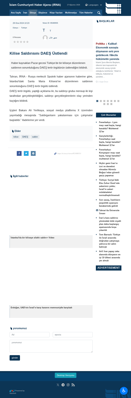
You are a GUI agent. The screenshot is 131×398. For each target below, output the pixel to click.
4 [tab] (107, 101)
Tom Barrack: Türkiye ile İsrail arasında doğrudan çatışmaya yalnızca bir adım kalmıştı (109, 240)
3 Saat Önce (103, 82)
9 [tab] (107, 104)
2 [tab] (100, 101)
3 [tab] (104, 101)
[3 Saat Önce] (108, 33)
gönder (15, 358)
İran (25, 12)
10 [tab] (111, 104)
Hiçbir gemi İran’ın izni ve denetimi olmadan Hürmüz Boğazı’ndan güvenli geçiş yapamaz (109, 169)
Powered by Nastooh (17, 392)
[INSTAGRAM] (68, 385)
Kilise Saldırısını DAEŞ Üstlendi (38, 53)
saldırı (35, 137)
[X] (58, 385)
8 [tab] (104, 104)
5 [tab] (111, 101)
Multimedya (71, 12)
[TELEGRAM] (63, 385)
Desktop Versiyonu (65, 375)
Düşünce (43, 12)
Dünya (33, 12)
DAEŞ (25, 137)
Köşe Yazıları (56, 12)
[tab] (108, 115)
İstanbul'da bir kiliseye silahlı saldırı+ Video (32, 237)
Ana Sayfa (16, 12)
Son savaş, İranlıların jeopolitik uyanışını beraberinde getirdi (109, 203)
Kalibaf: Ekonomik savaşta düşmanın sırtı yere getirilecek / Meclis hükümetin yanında (107, 51)
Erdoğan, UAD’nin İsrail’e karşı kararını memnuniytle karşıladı (41, 307)
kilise (16, 137)
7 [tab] (118, 101)
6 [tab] (115, 101)
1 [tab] (97, 101)
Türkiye (24, 28)
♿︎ (124, 390)
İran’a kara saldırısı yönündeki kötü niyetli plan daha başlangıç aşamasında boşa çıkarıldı (110, 224)
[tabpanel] (108, 54)
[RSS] (73, 385)
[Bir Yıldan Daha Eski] (51, 207)
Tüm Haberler (86, 12)
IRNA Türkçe (35, 5)
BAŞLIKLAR (106, 21)
